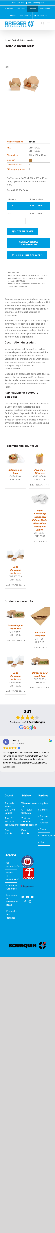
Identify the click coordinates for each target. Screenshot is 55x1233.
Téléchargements (44, 836)
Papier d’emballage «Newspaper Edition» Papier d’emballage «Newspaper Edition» (40, 520)
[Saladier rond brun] (15, 453)
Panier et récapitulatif (10, 876)
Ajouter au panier (22, 231)
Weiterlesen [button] (9, 767)
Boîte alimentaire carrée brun (15, 570)
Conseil (44, 810)
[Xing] (27, 897)
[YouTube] (32, 897)
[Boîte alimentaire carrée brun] (15, 550)
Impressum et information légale (10, 900)
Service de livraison (44, 819)
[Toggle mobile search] (42, 23)
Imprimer (44, 804)
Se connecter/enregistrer (10, 864)
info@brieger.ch (29, 825)
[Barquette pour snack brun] (15, 608)
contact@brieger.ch (36, 3)
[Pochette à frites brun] (39, 453)
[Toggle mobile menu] (48, 23)
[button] (27, 255)
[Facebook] (25, 901)
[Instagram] (30, 901)
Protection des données (10, 915)
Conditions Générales (10, 887)
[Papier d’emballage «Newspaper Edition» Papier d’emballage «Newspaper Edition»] (39, 493)
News (43, 829)
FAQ (42, 842)
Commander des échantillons (28, 243)
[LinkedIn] (23, 897)
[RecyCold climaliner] (39, 608)
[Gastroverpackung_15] (24, 95)
